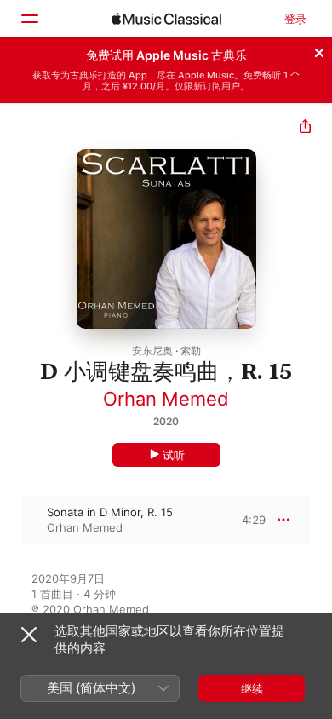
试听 (174, 455)
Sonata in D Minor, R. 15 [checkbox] (110, 512)
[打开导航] (29, 18)
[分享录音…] (305, 128)
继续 (252, 688)
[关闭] (319, 50)
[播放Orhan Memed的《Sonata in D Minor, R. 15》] (11, 519)
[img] (166, 19)
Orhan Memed (166, 399)
